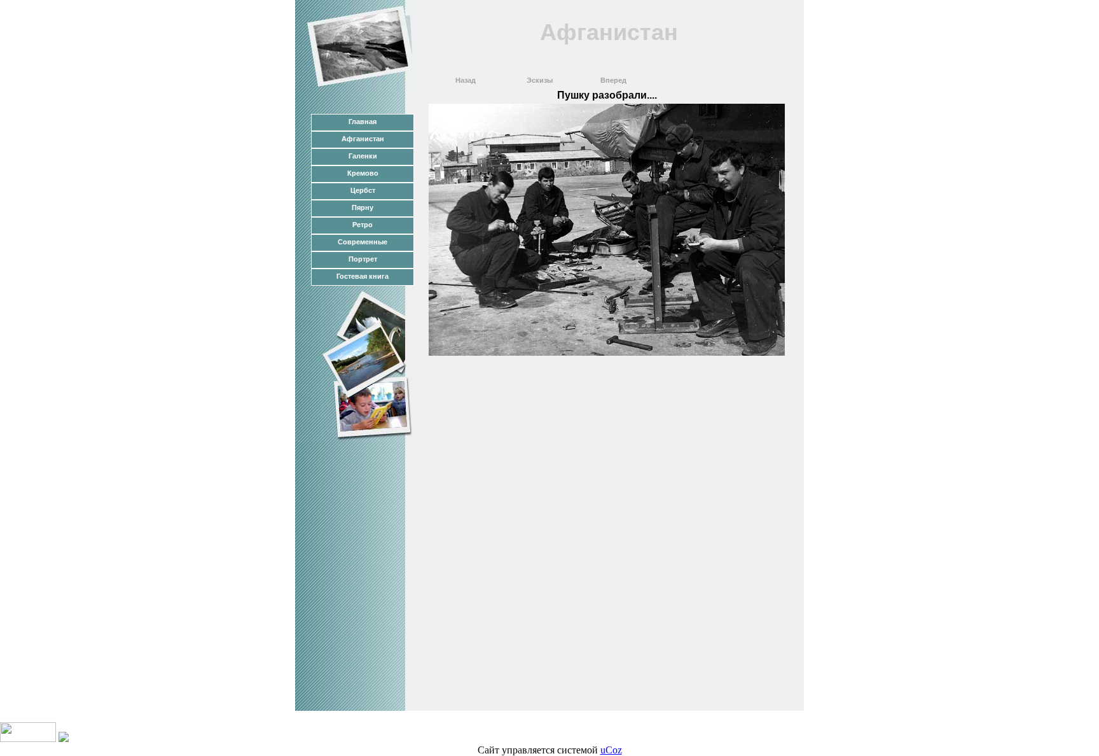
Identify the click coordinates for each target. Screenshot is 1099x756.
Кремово (362, 173)
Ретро (362, 224)
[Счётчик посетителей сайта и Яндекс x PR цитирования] (28, 738)
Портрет (363, 259)
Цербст (362, 190)
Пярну (362, 207)
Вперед (613, 80)
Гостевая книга (362, 276)
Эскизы (540, 80)
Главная (363, 121)
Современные (362, 242)
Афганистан (363, 139)
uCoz (611, 750)
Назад (465, 80)
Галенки (363, 156)
